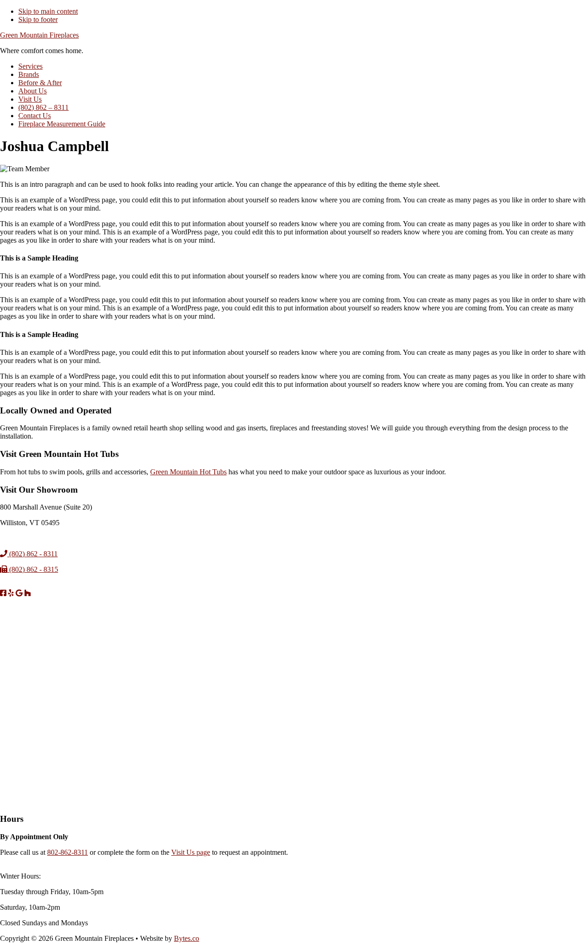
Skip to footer (38, 19)
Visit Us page (190, 852)
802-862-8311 (67, 852)
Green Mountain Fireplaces (39, 35)
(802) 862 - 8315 (32, 569)
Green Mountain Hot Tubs (188, 472)
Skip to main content (48, 11)
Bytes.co (186, 938)
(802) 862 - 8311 (32, 554)
